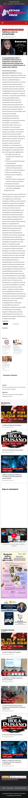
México (15, 419)
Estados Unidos (21, 441)
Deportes (5, 699)
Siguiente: (12, 394)
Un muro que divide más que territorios (12, 450)
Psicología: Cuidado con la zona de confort (6, 364)
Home (5, 3)
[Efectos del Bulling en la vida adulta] (7, 342)
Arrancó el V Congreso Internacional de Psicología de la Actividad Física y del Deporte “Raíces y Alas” (14, 707)
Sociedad (21, 29)
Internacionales (6, 444)
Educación (10, 699)
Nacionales (11, 29)
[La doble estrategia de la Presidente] (14, 414)
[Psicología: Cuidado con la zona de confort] (7, 359)
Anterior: (13, 387)
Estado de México (16, 672)
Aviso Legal (10, 3)
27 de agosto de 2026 (7, 427)
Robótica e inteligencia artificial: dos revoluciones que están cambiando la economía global (12, 476)
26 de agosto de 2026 (7, 452)
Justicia (10, 419)
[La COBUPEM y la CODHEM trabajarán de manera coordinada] (14, 667)
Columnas (5, 29)
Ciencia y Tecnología (7, 468)
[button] (2, 23)
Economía (21, 468)
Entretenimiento (18, 699)
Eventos (23, 672)
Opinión (4, 421)
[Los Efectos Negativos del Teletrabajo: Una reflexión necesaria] (18, 342)
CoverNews (10, 795)
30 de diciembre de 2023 (9, 36)
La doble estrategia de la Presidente (11, 425)
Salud (16, 29)
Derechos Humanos (13, 441)
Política (9, 421)
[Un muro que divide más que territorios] (14, 439)
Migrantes (13, 444)
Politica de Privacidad (19, 3)
